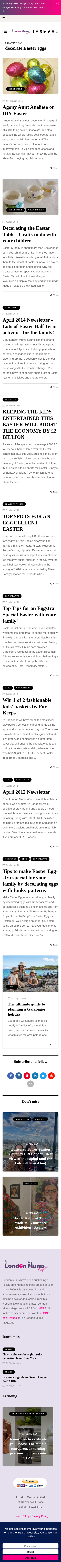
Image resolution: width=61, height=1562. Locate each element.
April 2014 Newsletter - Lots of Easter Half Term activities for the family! (30, 326)
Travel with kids (14, 504)
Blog (7, 688)
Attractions (22, 1119)
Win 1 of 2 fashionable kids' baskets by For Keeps (27, 706)
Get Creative (15, 89)
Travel (12, 987)
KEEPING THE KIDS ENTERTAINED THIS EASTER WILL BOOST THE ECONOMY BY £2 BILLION (30, 424)
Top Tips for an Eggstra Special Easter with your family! (29, 614)
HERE (43, 1308)
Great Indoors (36, 210)
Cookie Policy (21, 1516)
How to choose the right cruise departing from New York (22, 1356)
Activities (10, 399)
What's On (40, 1119)
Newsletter (11, 308)
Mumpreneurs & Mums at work (28, 1414)
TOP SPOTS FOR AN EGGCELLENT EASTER (26, 522)
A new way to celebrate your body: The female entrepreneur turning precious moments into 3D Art (24, 7)
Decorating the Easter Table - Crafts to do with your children (29, 234)
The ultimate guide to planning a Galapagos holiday (26, 1009)
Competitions (23, 688)
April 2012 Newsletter (26, 792)
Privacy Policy (40, 1516)
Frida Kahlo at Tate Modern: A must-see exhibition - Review (30, 1222)
